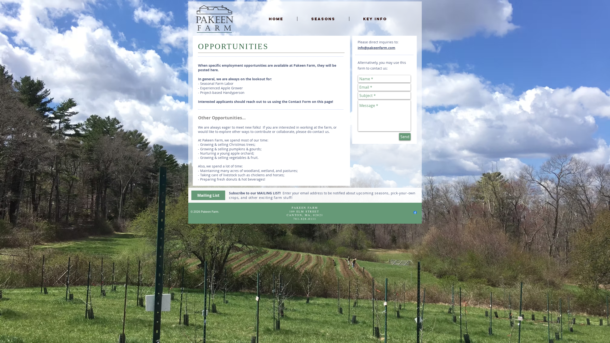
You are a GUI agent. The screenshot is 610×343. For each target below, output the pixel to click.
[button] (323, 19)
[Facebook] (415, 212)
